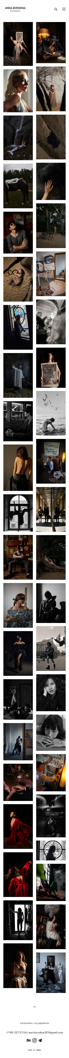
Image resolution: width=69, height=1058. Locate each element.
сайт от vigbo (34, 1050)
